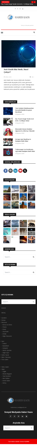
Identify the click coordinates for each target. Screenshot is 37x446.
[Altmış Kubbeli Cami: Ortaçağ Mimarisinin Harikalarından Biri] (23, 208)
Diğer (3, 369)
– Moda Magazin (6, 374)
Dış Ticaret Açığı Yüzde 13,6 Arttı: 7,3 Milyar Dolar (17, 4)
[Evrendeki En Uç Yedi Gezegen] (7, 200)
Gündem (4, 318)
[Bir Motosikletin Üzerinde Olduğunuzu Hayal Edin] (23, 227)
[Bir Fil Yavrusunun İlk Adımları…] (31, 227)
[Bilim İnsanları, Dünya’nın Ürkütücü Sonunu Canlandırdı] (23, 243)
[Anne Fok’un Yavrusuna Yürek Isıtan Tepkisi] (7, 227)
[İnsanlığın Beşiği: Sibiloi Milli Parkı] (7, 208)
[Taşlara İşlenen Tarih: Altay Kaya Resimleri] (31, 192)
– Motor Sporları (6, 350)
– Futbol (3, 343)
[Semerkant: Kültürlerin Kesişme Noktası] (23, 200)
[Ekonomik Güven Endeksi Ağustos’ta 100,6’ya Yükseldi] (8, 132)
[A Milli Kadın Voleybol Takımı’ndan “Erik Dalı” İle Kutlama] (15, 237)
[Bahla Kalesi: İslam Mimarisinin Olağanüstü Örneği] (31, 208)
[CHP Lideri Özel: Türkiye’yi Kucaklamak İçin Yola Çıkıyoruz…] (7, 243)
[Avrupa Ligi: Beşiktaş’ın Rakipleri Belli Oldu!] (8, 142)
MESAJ (3, 313)
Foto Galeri (4, 359)
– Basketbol (5, 346)
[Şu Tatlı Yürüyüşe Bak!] (23, 235)
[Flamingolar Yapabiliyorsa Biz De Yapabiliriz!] (15, 235)
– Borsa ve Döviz (6, 325)
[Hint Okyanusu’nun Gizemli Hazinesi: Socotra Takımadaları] (15, 192)
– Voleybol (4, 348)
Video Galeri (5, 367)
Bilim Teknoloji (6, 357)
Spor (2, 341)
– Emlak (3, 334)
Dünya (3, 320)
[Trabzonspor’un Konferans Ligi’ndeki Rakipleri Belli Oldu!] (8, 152)
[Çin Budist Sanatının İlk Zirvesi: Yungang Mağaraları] (15, 200)
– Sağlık (3, 371)
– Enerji (3, 329)
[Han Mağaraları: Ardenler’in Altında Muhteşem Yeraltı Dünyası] (15, 208)
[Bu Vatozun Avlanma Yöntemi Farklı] (7, 235)
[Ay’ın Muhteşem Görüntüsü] (31, 235)
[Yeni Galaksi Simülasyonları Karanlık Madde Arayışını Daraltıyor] (8, 111)
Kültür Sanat (5, 355)
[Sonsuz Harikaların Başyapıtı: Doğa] (15, 227)
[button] (32, 2)
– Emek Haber (5, 381)
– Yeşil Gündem (6, 376)
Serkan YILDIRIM (24, 441)
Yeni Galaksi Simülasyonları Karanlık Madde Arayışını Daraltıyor (24, 110)
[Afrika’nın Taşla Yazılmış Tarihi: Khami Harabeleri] (23, 192)
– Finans (4, 327)
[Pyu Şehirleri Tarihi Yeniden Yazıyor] (7, 192)
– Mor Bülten (5, 378)
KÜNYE (3, 308)
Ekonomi (4, 322)
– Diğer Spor (5, 353)
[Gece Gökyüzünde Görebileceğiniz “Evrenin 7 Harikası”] (31, 200)
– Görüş (3, 383)
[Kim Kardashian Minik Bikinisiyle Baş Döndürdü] (31, 243)
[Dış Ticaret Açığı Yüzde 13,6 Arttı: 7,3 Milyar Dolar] (8, 122)
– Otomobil (4, 331)
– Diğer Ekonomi (6, 336)
